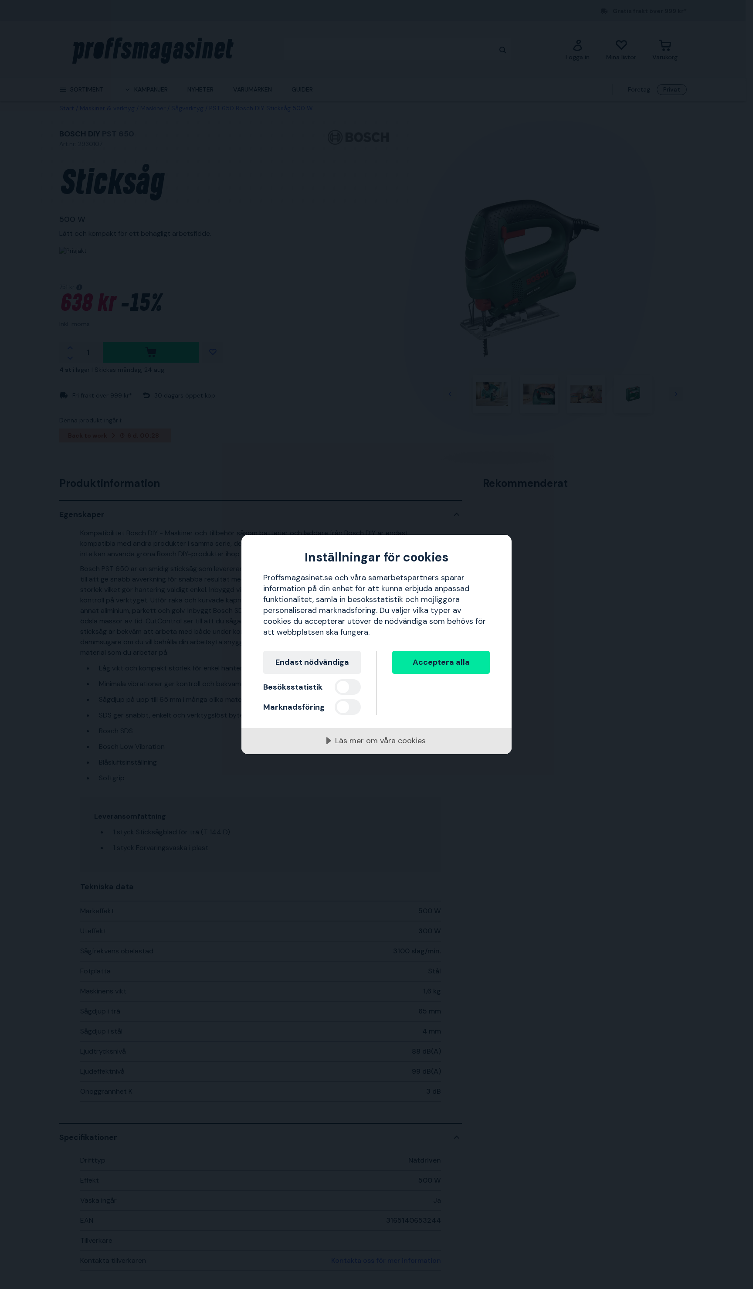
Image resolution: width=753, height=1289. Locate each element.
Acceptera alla (441, 662)
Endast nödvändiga (312, 662)
